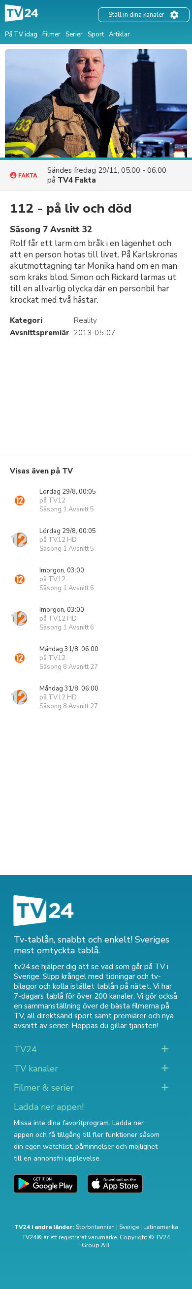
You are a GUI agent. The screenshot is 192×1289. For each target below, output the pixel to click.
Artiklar (119, 34)
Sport (96, 34)
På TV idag (21, 34)
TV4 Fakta (77, 180)
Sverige (129, 1227)
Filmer (51, 34)
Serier (74, 34)
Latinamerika (160, 1227)
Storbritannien (95, 1227)
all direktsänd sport (60, 1016)
